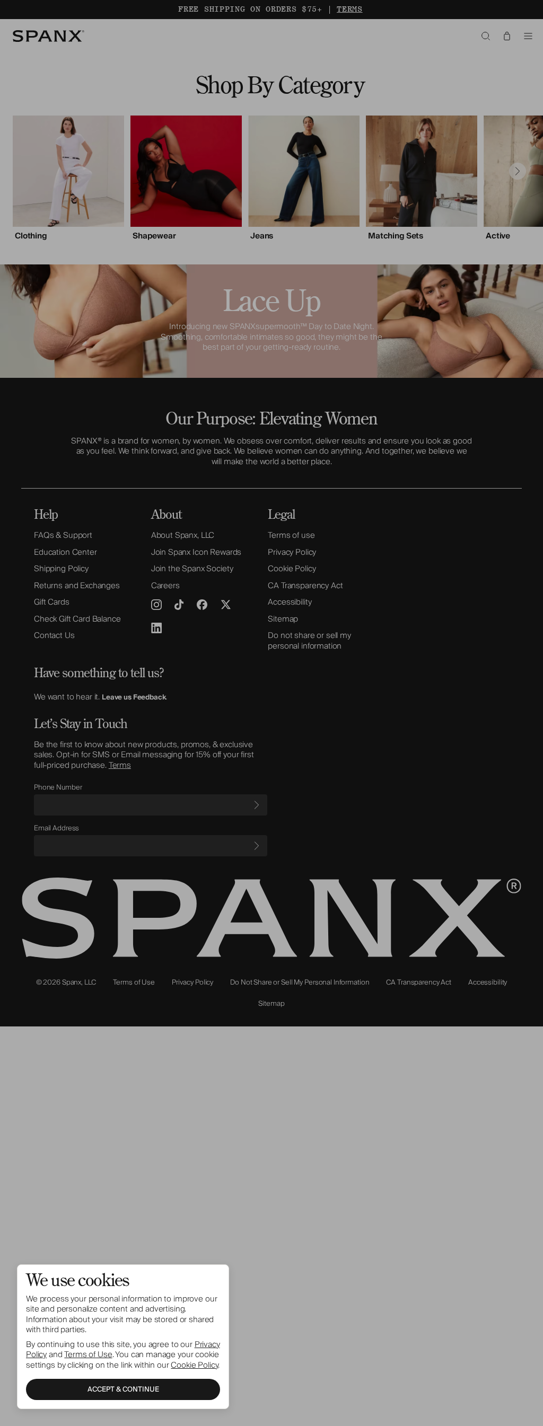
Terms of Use (88, 1354)
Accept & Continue (123, 1389)
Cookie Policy (194, 1365)
